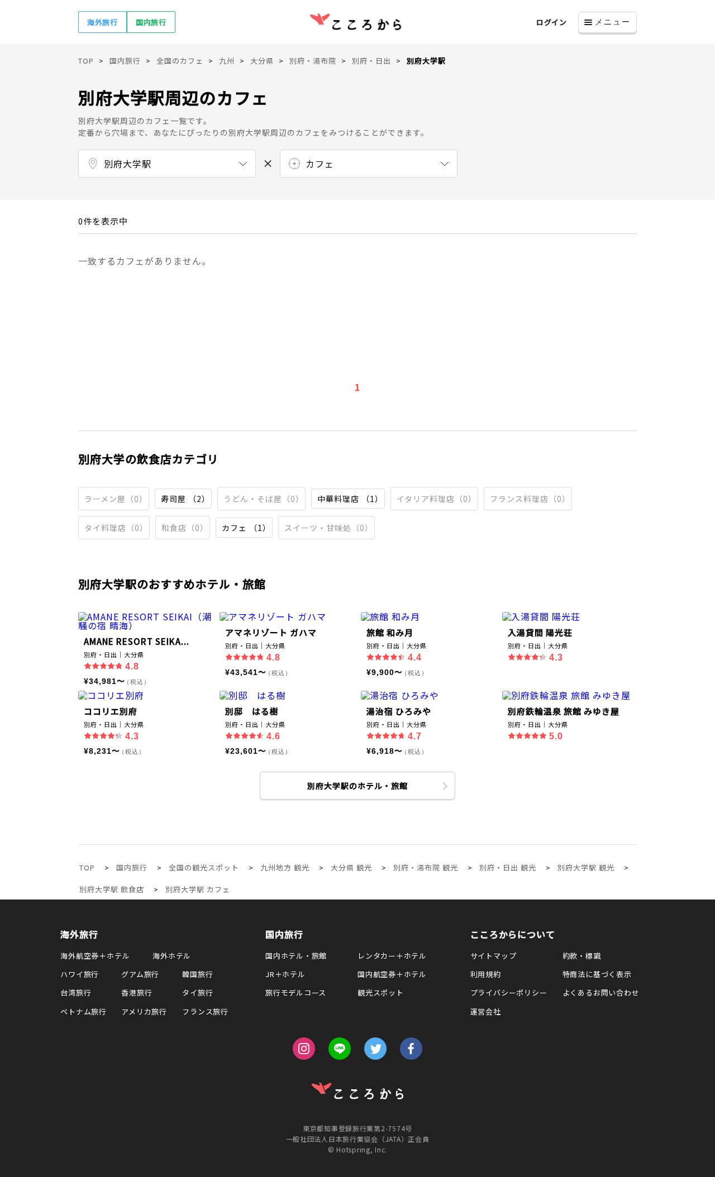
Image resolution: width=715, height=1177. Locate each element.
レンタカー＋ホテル (392, 955)
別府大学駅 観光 (585, 867)
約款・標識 (582, 955)
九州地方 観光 (284, 867)
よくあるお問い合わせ (601, 992)
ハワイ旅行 (79, 974)
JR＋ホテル (285, 974)
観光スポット (381, 992)
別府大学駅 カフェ (197, 889)
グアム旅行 (140, 974)
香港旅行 (136, 992)
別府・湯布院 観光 (425, 867)
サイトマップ (493, 955)
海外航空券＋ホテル (95, 955)
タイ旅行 (197, 992)
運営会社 (485, 1011)
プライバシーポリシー (508, 992)
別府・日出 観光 (507, 867)
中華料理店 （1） (350, 498)
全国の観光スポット (204, 867)
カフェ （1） (246, 527)
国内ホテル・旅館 (296, 955)
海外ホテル (171, 955)
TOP (87, 867)
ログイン (551, 22)
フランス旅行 (205, 1011)
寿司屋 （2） (185, 498)
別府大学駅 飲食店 (111, 889)
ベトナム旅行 (83, 1011)
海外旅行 (102, 22)
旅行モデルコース (295, 992)
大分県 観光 (351, 867)
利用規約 (485, 974)
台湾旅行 (75, 992)
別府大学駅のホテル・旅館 (357, 785)
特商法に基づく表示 (597, 974)
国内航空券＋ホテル (392, 974)
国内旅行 (151, 22)
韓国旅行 (197, 974)
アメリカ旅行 (144, 1011)
